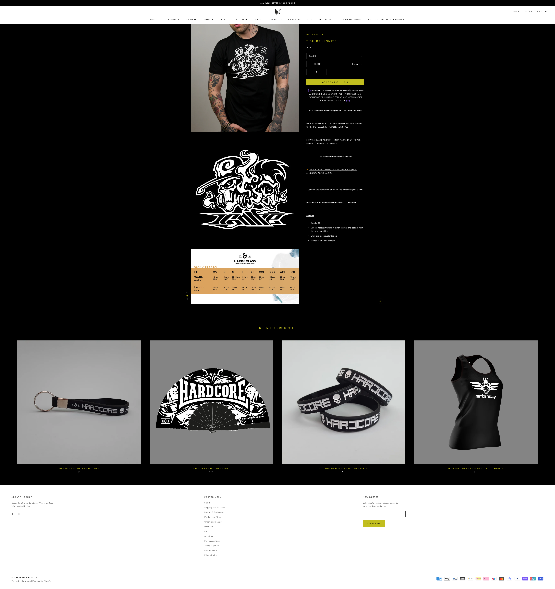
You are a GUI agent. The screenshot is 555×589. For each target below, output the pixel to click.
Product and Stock (212, 517)
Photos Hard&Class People (386, 20)
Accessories (171, 20)
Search (529, 12)
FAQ (206, 531)
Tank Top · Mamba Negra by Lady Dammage (476, 468)
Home (153, 20)
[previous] (9, 403)
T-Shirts (191, 20)
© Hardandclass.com (25, 577)
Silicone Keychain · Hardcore (79, 468)
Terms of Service (211, 545)
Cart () (542, 12)
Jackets (225, 20)
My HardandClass (212, 541)
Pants (257, 20)
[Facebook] (13, 513)
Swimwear (325, 20)
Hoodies (208, 20)
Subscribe (374, 523)
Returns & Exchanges (214, 512)
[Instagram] (19, 513)
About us (208, 536)
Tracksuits (275, 20)
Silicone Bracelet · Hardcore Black (343, 468)
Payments (208, 526)
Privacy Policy (210, 555)
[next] (546, 403)
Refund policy (210, 550)
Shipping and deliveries (214, 507)
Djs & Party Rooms (350, 20)
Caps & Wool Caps (300, 20)
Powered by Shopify (41, 581)
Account (516, 12)
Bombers (242, 20)
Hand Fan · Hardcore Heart (211, 468)
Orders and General (213, 522)
